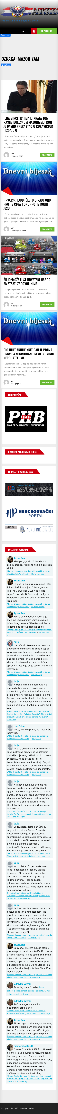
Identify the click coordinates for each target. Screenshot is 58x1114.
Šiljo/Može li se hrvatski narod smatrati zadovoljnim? (27, 281)
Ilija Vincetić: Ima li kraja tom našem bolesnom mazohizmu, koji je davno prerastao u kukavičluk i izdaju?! (28, 124)
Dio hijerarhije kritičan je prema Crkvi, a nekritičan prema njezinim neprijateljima (29, 353)
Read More (47, 155)
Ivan (12, 154)
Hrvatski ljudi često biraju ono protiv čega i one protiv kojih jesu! (27, 204)
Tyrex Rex (19, 558)
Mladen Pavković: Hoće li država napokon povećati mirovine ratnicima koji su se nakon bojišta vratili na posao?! (29, 1079)
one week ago (19, 817)
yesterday (11, 719)
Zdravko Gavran (22, 983)
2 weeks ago (34, 938)
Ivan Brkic (19, 726)
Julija (16, 681)
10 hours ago (36, 675)
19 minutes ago (37, 574)
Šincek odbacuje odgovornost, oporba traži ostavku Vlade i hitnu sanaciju (29, 990)
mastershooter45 (23, 1046)
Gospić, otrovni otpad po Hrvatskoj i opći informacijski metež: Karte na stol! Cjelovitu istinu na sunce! (28, 895)
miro (16, 641)
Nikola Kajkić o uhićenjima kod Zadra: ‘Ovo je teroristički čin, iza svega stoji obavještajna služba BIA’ (29, 814)
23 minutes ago (37, 607)
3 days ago (36, 739)
